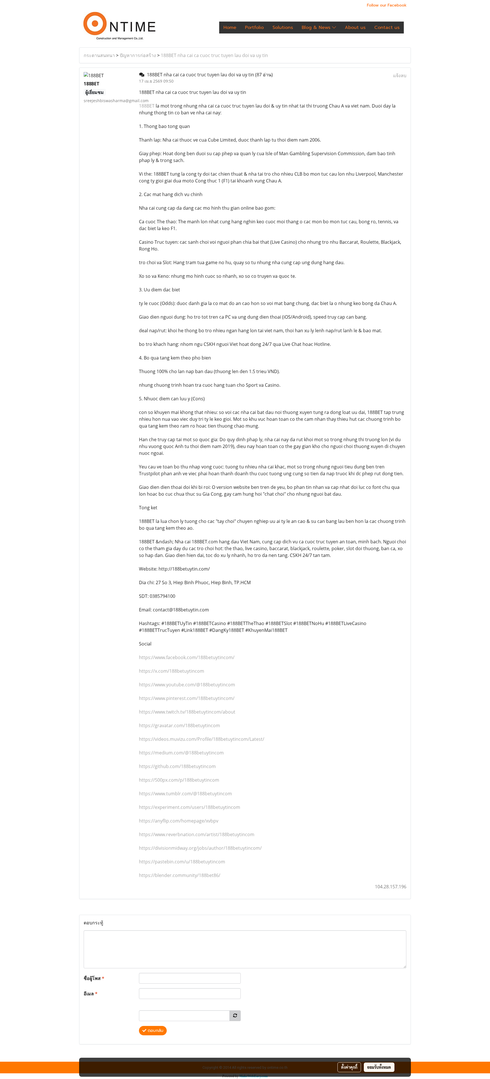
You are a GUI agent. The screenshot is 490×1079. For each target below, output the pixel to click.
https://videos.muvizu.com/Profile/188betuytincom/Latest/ (201, 739)
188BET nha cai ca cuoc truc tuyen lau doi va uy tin (214, 55)
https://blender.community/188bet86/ (179, 875)
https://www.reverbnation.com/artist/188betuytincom (196, 834)
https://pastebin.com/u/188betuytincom (182, 862)
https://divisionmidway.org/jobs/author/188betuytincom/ (200, 848)
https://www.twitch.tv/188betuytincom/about (187, 712)
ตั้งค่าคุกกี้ (349, 1067)
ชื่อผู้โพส (94, 978)
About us (355, 27)
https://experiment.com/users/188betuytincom (189, 807)
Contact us (387, 27)
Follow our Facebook (387, 5)
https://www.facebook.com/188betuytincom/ (187, 657)
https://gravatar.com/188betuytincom (179, 725)
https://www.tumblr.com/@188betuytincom (185, 793)
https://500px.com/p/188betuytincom (179, 780)
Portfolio (254, 27)
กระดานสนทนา (99, 55)
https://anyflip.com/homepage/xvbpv (178, 821)
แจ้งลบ (399, 75)
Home (229, 27)
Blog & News (317, 27)
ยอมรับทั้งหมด (379, 1067)
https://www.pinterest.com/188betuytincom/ (187, 698)
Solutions (283, 27)
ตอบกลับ (154, 1031)
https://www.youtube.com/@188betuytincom (187, 685)
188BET (147, 106)
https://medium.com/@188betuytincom (181, 753)
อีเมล (91, 993)
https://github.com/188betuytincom (177, 766)
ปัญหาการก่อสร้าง (138, 55)
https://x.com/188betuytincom (171, 671)
